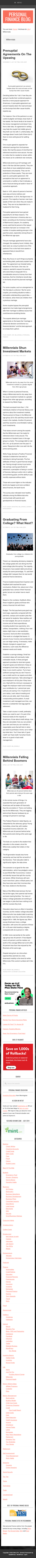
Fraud (8, 1158)
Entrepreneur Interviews (14, 1258)
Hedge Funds (10, 1358)
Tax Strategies (10, 1442)
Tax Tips (5, 1477)
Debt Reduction (11, 1417)
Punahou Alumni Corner (16, 1374)
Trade (5, 1490)
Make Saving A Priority (10, 1015)
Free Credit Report (15, 1410)
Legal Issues (10, 1206)
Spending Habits (11, 1182)
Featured (6, 1262)
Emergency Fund (11, 1175)
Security (8, 1213)
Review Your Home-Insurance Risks (15, 1020)
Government (7, 1310)
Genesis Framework (25, 1553)
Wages (8, 1249)
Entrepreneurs (7, 1253)
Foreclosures (10, 1279)
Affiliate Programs (12, 1386)
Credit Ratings (10, 1272)
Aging (8, 1369)
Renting (8, 1294)
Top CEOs (9, 1246)
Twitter (8, 1343)
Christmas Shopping (12, 1405)
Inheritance (9, 1425)
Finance (5, 1267)
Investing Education (9, 1095)
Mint (21, 1531)
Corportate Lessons (12, 1201)
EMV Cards (10, 1154)
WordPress (9, 1348)
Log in (25, 1554)
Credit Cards (10, 1151)
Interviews (9, 1241)
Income (8, 1422)
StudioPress (12, 1554)
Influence (9, 1338)
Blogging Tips (10, 1329)
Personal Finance (11, 1291)
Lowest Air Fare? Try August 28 (13, 1024)
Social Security (8, 1472)
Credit (8, 1408)
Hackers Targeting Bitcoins (11, 1029)
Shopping (6, 1463)
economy (15, 971)
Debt (7, 1415)
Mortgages (9, 1289)
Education (9, 1274)
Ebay (7, 1391)
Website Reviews (11, 1346)
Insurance (9, 1284)
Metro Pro (16, 1553)
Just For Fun (10, 1372)
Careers (8, 1239)
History (8, 1161)
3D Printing (9, 1189)
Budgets (5, 1172)
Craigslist (9, 1389)
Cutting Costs (7, 1229)
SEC (7, 1211)
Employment (7, 1234)
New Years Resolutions (13, 1434)
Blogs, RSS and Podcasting (15, 1331)
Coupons (9, 1465)
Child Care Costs (11, 1403)
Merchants (9, 1209)
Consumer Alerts (8, 1220)
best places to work (12, 1236)
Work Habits (10, 1458)
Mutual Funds (10, 1363)
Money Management (9, 1396)
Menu (19, 2)
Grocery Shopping (12, 1177)
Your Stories (10, 1444)
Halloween (9, 1319)
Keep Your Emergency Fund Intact (14, 1033)
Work (7, 1301)
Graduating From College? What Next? (18, 521)
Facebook (9, 1336)
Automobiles (10, 1269)
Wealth (5, 1499)
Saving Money (10, 1180)
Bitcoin (8, 1326)
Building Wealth (11, 1400)
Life (13, 335)
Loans (8, 1430)
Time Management (12, 1456)
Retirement (9, 1437)
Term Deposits (11, 1296)
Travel (8, 1299)
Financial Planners (12, 1277)
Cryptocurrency (8, 1225)
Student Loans (10, 1163)
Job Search (9, 1244)
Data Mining (10, 1204)
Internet (5, 1324)
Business (6, 1187)
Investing (15, 506)
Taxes (5, 1481)
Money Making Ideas (10, 1384)
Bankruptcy (9, 1191)
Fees (7, 1156)
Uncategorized (7, 1495)
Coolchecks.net (22, 1106)
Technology (6, 1486)
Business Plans (11, 1199)
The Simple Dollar (13, 1531)
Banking (5, 1144)
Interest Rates (10, 1427)
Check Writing (10, 1146)
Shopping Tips (10, 1439)
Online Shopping (11, 1467)
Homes (8, 1282)
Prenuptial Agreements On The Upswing (17, 54)
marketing (9, 1341)
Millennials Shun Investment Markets (17, 349)
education (21, 971)
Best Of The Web (8, 1168)
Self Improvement (8, 1453)
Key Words (12, 1351)
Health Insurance (11, 1420)
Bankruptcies (10, 1398)
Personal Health (11, 1379)
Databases (9, 1334)
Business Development (13, 1196)
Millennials (19, 335)
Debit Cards (10, 1413)
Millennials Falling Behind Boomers (15, 759)
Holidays (6, 1315)
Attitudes (9, 1255)
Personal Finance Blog (18, 17)
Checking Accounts (12, 1149)
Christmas (9, 1317)
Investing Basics (8, 1355)
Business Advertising (13, 1194)
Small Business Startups (14, 1216)
